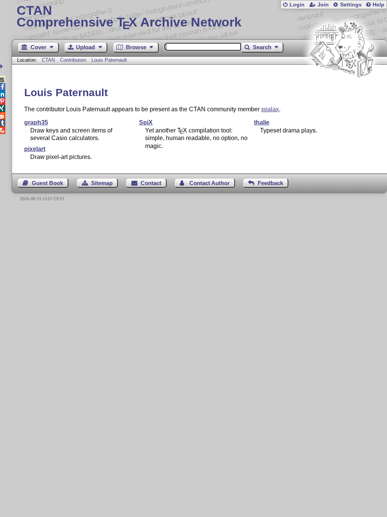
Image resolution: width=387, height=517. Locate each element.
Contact (151, 183)
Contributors (73, 60)
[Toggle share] (2, 66)
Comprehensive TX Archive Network (129, 17)
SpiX (146, 122)
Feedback (270, 183)
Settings (351, 5)
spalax (270, 109)
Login (297, 5)
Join (323, 5)
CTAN (48, 60)
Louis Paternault (109, 60)
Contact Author (209, 183)
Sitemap (102, 183)
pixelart (34, 149)
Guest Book (47, 183)
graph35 (36, 122)
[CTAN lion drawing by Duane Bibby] (341, 92)
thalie (261, 122)
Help (378, 5)
